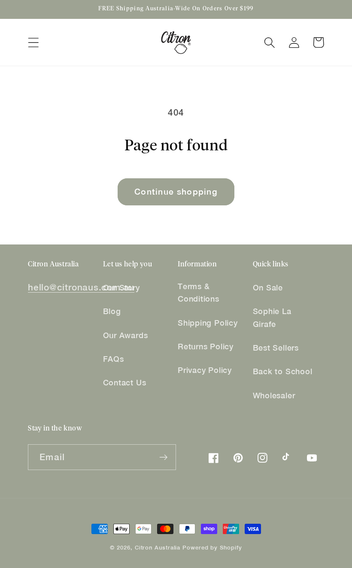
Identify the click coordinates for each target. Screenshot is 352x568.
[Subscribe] (163, 457)
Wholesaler (274, 395)
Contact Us (124, 382)
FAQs (113, 358)
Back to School (283, 371)
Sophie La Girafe (272, 317)
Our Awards (125, 335)
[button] (33, 42)
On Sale (268, 287)
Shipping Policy (208, 322)
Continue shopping (176, 191)
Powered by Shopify (212, 547)
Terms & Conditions (198, 292)
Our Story (121, 287)
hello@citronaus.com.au (81, 287)
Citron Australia (158, 547)
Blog (112, 311)
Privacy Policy (205, 370)
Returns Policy (206, 346)
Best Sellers (276, 347)
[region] (176, 9)
